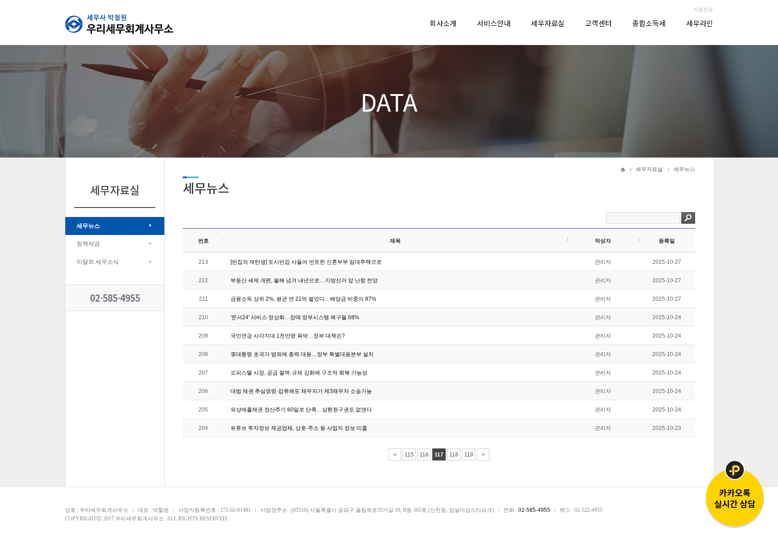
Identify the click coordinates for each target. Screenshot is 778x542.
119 (468, 455)
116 (424, 455)
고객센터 (598, 23)
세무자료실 (548, 23)
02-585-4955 (115, 297)
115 (409, 455)
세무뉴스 (88, 225)
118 (453, 455)
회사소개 (443, 23)
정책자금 (88, 243)
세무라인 (699, 23)
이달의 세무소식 (98, 261)
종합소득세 (649, 23)
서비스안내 (494, 23)
